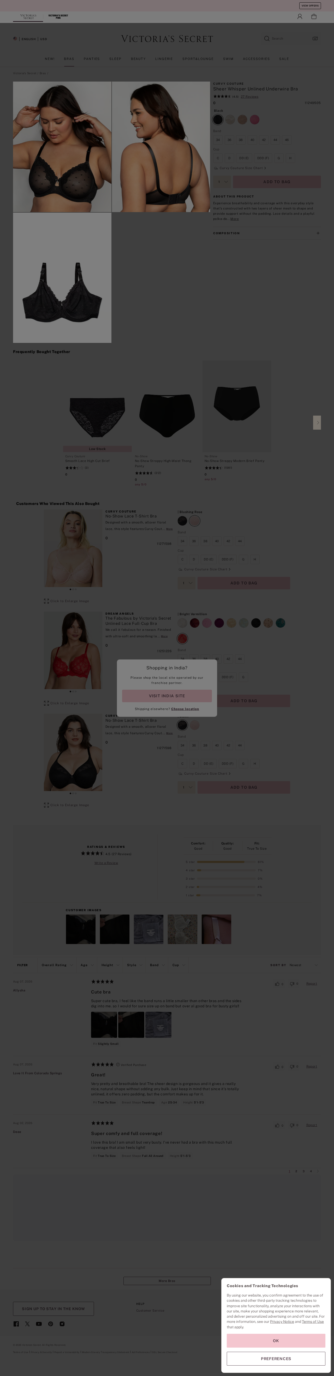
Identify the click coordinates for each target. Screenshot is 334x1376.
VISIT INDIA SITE (167, 696)
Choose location (185, 709)
